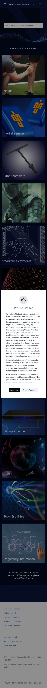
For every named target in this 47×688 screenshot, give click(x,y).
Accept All (14, 390)
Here (8, 374)
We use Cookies (23, 308)
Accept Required (30, 390)
